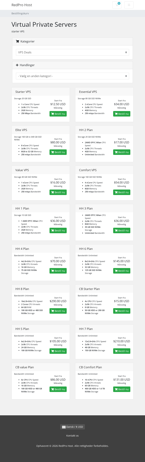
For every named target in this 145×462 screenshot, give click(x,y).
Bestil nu (59, 113)
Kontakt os (72, 435)
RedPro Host (21, 4)
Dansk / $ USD (74, 426)
